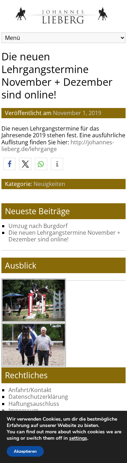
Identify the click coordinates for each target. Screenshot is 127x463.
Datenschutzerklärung (38, 397)
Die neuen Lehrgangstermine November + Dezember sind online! (64, 236)
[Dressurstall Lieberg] (63, 22)
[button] (9, 164)
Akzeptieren (25, 451)
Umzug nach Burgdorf (37, 226)
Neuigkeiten (49, 184)
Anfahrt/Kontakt (30, 390)
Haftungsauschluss (33, 404)
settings (78, 438)
